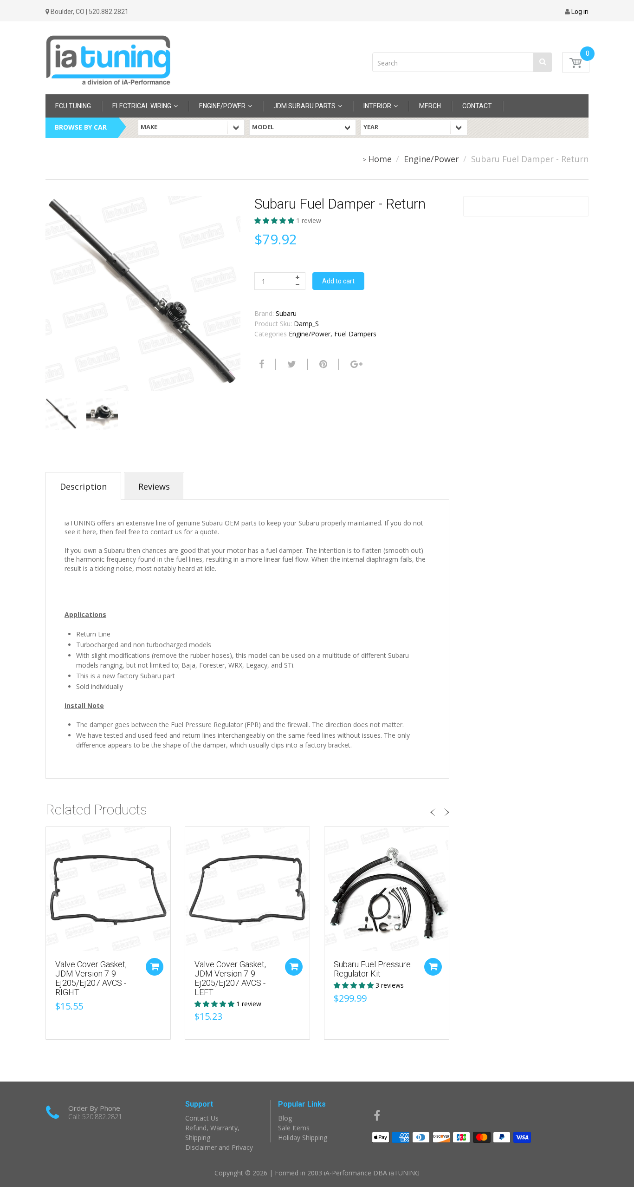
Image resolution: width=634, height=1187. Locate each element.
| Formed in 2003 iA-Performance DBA (329, 1172)
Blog (285, 1118)
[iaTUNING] (108, 55)
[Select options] (433, 967)
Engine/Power (431, 158)
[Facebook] (260, 364)
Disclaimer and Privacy (219, 1147)
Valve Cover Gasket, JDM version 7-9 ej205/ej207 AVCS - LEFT (230, 978)
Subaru (286, 313)
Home (380, 158)
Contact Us (202, 1118)
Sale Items (294, 1127)
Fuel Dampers (355, 333)
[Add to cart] (154, 967)
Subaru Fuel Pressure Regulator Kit (372, 968)
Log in (580, 11)
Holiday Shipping (302, 1137)
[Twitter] (290, 364)
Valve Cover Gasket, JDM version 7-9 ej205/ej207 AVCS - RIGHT (91, 978)
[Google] (355, 364)
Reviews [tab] (154, 486)
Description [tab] (83, 486)
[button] (275, 220)
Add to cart (338, 281)
